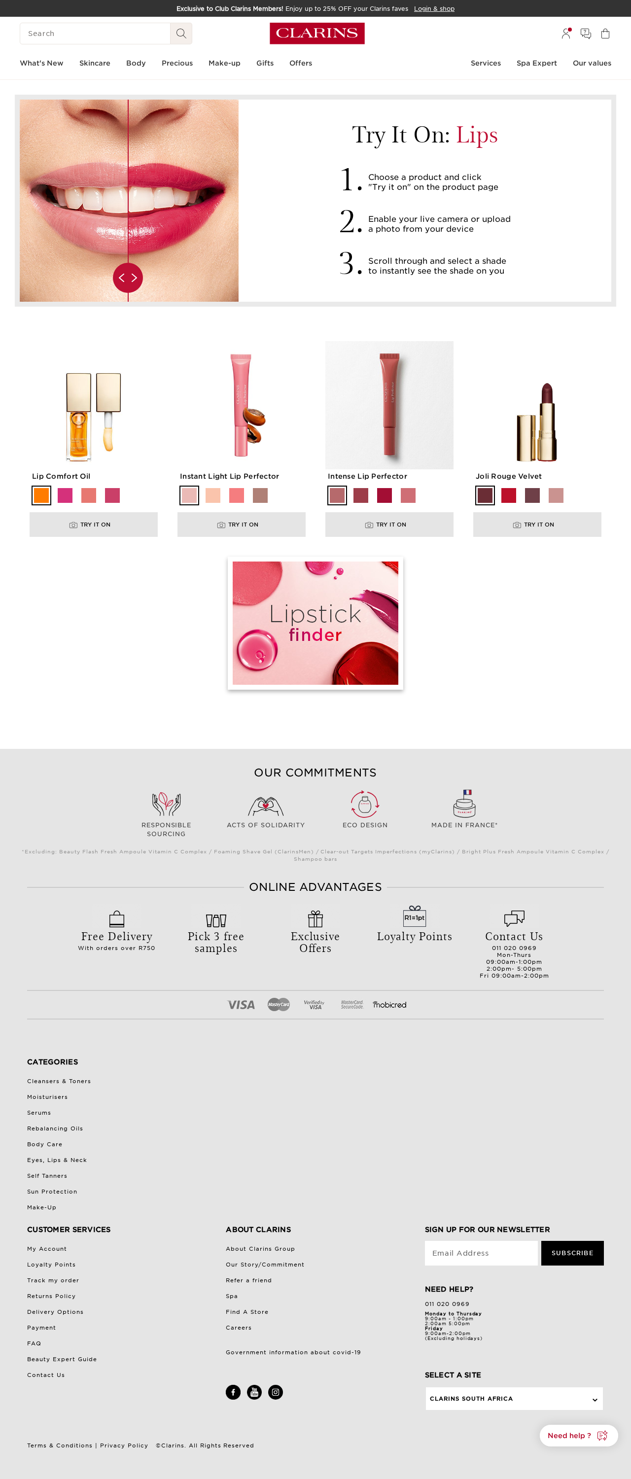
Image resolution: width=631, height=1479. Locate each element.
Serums (39, 1112)
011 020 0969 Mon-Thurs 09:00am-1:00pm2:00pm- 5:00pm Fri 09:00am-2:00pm (514, 953)
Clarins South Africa (472, 1398)
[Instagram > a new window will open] (275, 1397)
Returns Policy (51, 1296)
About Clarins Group (260, 1248)
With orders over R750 (116, 939)
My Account (47, 1248)
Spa (232, 1296)
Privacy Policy (124, 1445)
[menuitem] (566, 33)
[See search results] (181, 33)
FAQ (34, 1343)
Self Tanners (47, 1175)
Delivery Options (55, 1311)
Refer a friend (249, 1280)
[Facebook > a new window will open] (233, 1397)
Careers (239, 1327)
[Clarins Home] (317, 33)
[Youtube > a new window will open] (254, 1397)
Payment (41, 1327)
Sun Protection (52, 1191)
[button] (579, 1435)
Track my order (53, 1280)
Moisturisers (47, 1096)
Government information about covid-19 (293, 1352)
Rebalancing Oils (55, 1128)
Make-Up (42, 1207)
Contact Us (46, 1375)
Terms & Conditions (60, 1445)
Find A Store (247, 1311)
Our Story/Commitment (265, 1264)
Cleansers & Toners (59, 1081)
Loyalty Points (51, 1264)
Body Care (45, 1144)
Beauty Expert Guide (62, 1359)
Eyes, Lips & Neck (57, 1160)
